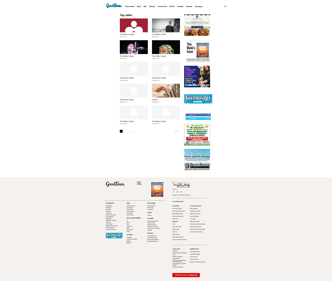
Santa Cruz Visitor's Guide (179, 239)
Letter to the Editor (111, 215)
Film (128, 224)
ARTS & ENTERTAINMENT (134, 218)
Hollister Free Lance (195, 213)
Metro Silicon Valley (177, 213)
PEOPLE (149, 212)
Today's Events (151, 223)
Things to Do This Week (153, 228)
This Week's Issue (151, 236)
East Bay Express (177, 208)
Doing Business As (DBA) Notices (179, 264)
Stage (128, 231)
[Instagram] (177, 192)
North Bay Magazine (177, 237)
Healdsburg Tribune (195, 211)
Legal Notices (176, 258)
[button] (225, 6)
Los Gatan (192, 219)
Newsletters (109, 206)
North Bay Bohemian (178, 216)
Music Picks (130, 229)
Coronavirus (130, 207)
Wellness (129, 242)
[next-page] (131, 131)
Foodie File (150, 207)
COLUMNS (129, 234)
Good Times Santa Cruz (178, 211)
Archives (108, 222)
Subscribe (108, 207)
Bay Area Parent (176, 226)
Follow (208, 118)
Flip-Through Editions (153, 239)
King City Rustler (194, 216)
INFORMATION (110, 203)
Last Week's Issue (152, 237)
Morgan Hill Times (194, 221)
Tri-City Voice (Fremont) (196, 231)
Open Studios (176, 234)
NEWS (128, 203)
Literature (129, 226)
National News (130, 211)
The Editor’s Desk (127, 34)
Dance (128, 222)
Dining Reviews (151, 206)
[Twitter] (181, 192)
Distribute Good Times (112, 225)
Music (128, 228)
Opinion (129, 241)
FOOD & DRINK (151, 203)
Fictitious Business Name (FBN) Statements (179, 261)
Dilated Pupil (175, 229)
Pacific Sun (175, 219)
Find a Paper (109, 224)
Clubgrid (149, 230)
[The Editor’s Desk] (134, 25)
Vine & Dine (150, 209)
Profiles (149, 215)
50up (173, 224)
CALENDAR (150, 218)
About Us (108, 211)
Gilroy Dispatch (194, 208)
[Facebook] (173, 192)
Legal (173, 254)
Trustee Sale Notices (177, 267)
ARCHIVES (139, 183)
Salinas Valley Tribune (195, 226)
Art (127, 220)
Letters (155, 100)
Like (209, 115)
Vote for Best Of (110, 227)
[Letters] (166, 91)
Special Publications (152, 241)
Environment (130, 209)
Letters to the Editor (132, 239)
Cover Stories (130, 215)
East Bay (174, 231)
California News (131, 206)
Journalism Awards (195, 254)
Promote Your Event (152, 226)
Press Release (109, 216)
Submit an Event (151, 224)
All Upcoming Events (152, 221)
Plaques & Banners (111, 229)
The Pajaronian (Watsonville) (197, 229)
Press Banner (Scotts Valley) (197, 224)
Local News (130, 213)
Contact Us (109, 213)
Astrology (129, 237)
